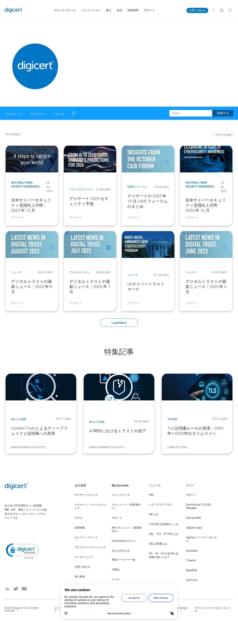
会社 (119, 10)
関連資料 (133, 10)
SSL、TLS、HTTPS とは (163, 534)
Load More (119, 323)
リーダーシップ (84, 557)
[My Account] (230, 10)
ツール (116, 579)
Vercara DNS (193, 518)
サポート (149, 10)
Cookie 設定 (181, 609)
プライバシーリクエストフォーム (212, 609)
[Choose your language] (221, 10)
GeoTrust (191, 580)
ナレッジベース (121, 494)
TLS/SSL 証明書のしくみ (163, 524)
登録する (223, 113)
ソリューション (91, 10)
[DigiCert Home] (13, 10)
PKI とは (153, 514)
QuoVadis (191, 550)
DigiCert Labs (194, 527)
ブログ (78, 518)
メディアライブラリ (160, 504)
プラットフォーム (65, 10)
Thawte (191, 560)
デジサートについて (86, 494)
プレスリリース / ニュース (90, 547)
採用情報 (80, 527)
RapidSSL (191, 570)
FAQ (151, 494)
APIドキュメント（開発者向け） (127, 529)
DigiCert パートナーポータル (201, 539)
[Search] (213, 10)
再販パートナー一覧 (123, 559)
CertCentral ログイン (124, 541)
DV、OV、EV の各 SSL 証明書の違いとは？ (163, 555)
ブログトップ (13, 114)
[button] (22, 550)
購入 (109, 10)
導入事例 (80, 576)
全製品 (116, 569)
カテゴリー (37, 114)
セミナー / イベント (86, 537)
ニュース (58, 114)
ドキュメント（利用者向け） (126, 506)
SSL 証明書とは (158, 543)
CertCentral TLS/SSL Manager (198, 506)
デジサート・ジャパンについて (90, 506)
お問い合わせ (197, 10)
